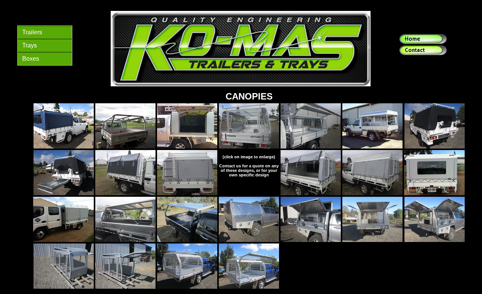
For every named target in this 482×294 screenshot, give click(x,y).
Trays (29, 45)
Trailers (32, 32)
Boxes (30, 58)
